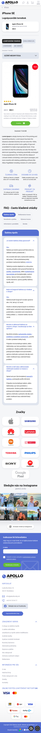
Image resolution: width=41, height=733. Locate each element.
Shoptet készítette (12, 730)
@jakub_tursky (20, 489)
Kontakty (5, 682)
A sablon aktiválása (8, 629)
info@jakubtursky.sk (13, 596)
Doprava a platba (7, 649)
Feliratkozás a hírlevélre (12, 565)
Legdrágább (7, 46)
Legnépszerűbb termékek (11, 41)
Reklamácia (6, 659)
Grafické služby (7, 636)
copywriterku (16, 271)
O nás (4, 669)
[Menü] (38, 2)
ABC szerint (18, 46)
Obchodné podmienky (9, 646)
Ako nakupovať (7, 652)
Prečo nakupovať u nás (9, 676)
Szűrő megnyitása (12, 56)
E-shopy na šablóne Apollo (10, 626)
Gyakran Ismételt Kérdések (11, 639)
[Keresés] (23, 2)
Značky (4, 679)
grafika (8, 271)
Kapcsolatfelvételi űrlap (12, 613)
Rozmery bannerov (8, 642)
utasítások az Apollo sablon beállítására (15, 632)
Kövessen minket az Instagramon (22, 526)
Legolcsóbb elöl (28, 41)
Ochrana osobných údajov (10, 656)
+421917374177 (11, 600)
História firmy (6, 672)
